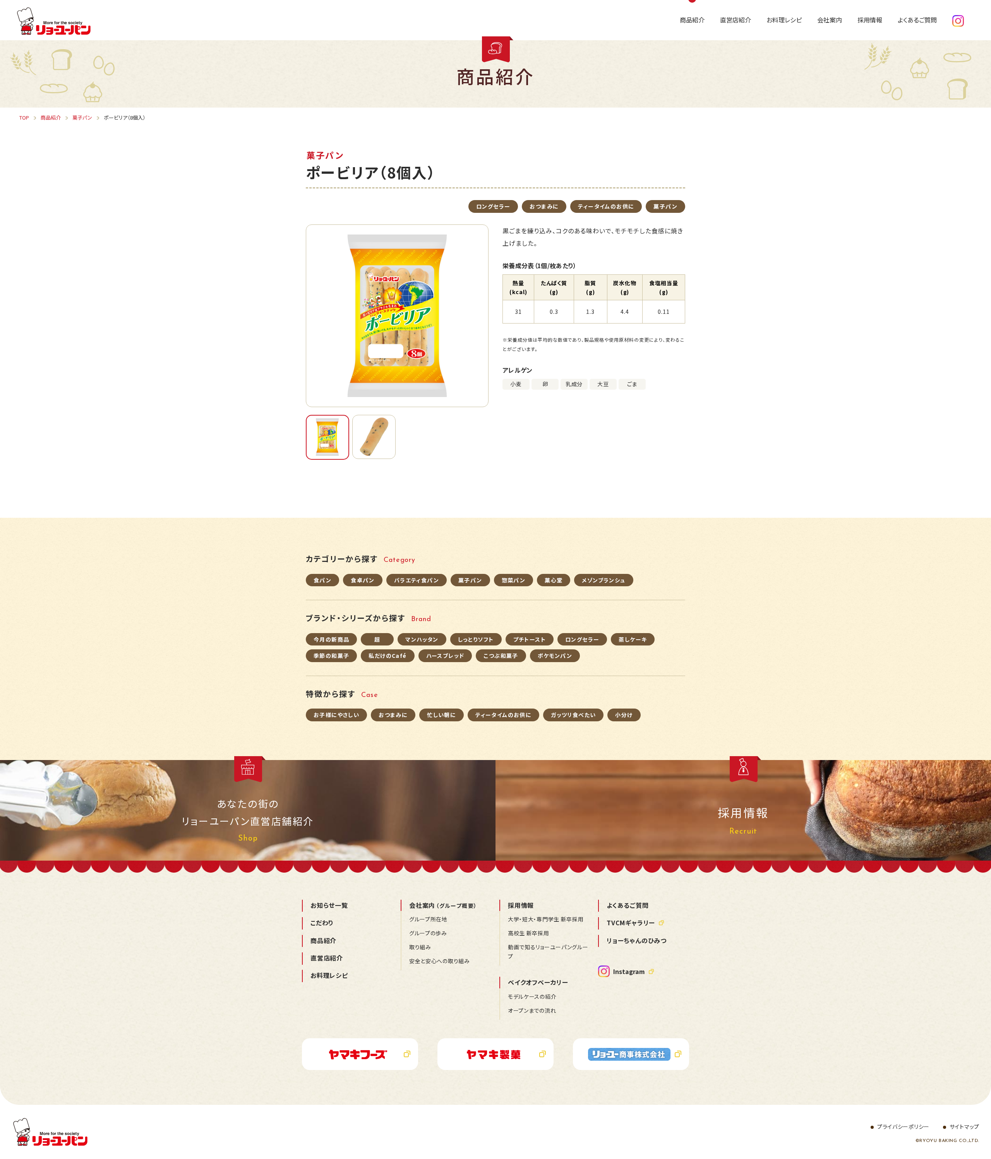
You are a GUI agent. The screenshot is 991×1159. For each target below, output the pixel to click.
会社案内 (443, 905)
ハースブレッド (445, 655)
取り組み (420, 947)
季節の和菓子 (331, 655)
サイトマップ (964, 1126)
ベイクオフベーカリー (538, 982)
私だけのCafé (387, 655)
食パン (322, 580)
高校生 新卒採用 (528, 933)
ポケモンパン (555, 655)
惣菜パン (514, 580)
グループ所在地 (428, 919)
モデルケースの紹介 (532, 996)
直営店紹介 (326, 957)
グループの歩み (428, 933)
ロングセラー (493, 206)
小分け (624, 715)
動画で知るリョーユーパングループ (548, 951)
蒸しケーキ (633, 639)
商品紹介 (323, 940)
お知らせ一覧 (329, 905)
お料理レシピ (329, 975)
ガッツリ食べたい (573, 715)
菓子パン (665, 206)
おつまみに (544, 206)
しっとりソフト (476, 639)
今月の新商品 (331, 639)
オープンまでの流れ (532, 1010)
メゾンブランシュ (603, 580)
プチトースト (529, 639)
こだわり (322, 922)
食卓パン (363, 580)
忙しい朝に (441, 715)
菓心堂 (553, 580)
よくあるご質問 (628, 905)
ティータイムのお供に (606, 206)
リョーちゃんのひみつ (637, 940)
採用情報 (521, 905)
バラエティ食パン (416, 580)
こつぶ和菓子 (500, 655)
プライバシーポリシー (903, 1126)
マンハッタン (421, 639)
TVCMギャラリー (631, 922)
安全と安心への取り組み (439, 961)
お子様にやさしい (336, 715)
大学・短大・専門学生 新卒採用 (546, 919)
